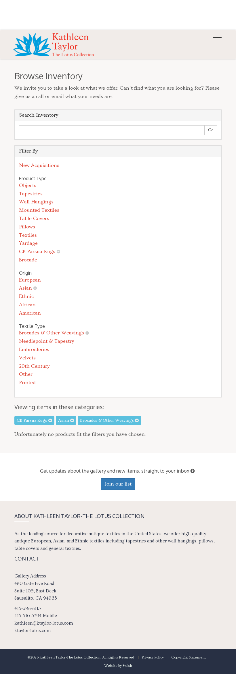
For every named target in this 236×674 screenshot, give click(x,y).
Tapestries (31, 194)
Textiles (28, 235)
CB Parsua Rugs (37, 252)
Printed (27, 383)
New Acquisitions (39, 165)
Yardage (28, 243)
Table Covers (34, 218)
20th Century (34, 366)
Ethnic (26, 296)
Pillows (27, 227)
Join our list (118, 484)
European (30, 280)
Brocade (28, 260)
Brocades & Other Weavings (51, 333)
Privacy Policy (153, 657)
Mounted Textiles (39, 210)
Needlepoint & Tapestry (46, 341)
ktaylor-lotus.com (32, 630)
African (27, 305)
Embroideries (34, 349)
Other (26, 374)
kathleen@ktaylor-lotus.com (43, 623)
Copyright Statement (188, 657)
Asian (25, 288)
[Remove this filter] (58, 252)
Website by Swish (118, 666)
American (30, 313)
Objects (27, 185)
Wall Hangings (36, 202)
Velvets (27, 358)
